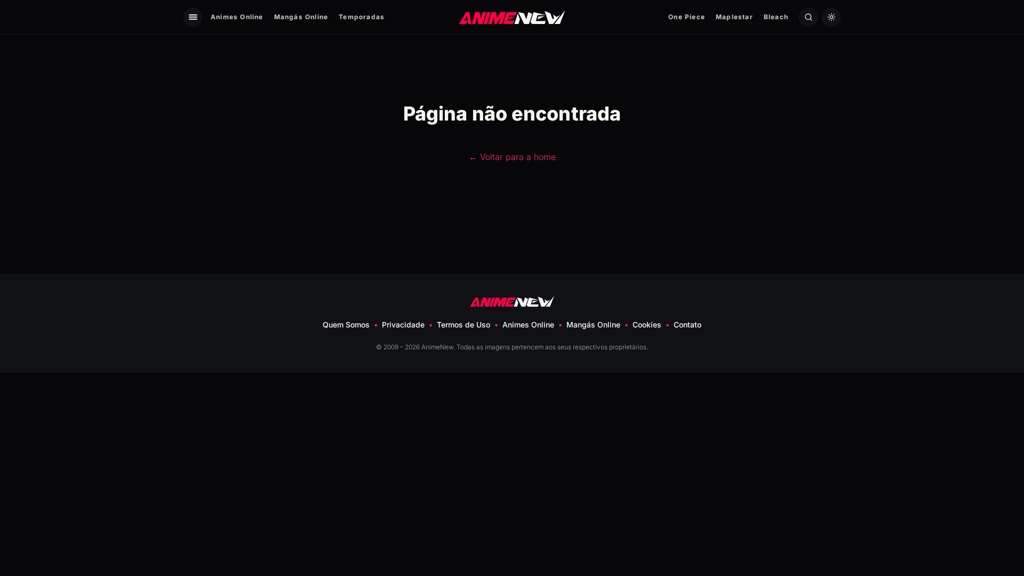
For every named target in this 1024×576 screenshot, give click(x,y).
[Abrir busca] (808, 17)
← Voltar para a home (512, 156)
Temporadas (362, 17)
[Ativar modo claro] (831, 17)
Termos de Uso (463, 324)
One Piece (686, 17)
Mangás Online (301, 17)
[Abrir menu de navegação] (192, 17)
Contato (687, 324)
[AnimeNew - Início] (512, 16)
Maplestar (734, 17)
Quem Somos (346, 324)
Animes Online (237, 17)
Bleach (776, 17)
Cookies (647, 324)
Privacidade (403, 324)
